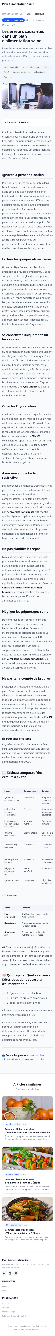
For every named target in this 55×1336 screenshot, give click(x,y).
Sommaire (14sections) (18, 122)
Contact (5, 1307)
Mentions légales (9, 1311)
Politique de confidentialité (14, 1316)
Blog (4, 1290)
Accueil (5, 1286)
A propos (6, 1303)
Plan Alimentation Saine (12, 14)
